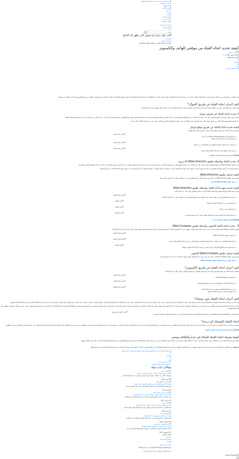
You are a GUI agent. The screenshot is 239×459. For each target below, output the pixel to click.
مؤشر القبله (145, 351)
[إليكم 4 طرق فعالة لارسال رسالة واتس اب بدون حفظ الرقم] (162, 392)
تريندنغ (169, 12)
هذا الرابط (205, 136)
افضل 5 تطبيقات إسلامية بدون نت (222, 220)
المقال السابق (165, 364)
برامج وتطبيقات (166, 21)
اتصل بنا (168, 441)
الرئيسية (168, 38)
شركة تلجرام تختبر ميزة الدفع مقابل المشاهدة (155, 1)
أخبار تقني (168, 10)
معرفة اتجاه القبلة (135, 351)
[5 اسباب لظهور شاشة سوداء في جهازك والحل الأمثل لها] (166, 403)
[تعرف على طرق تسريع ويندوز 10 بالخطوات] (165, 413)
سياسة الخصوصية (165, 439)
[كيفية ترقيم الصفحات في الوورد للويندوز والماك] (162, 424)
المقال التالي (156, 364)
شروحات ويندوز (166, 41)
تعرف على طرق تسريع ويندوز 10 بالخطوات (157, 416)
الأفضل (169, 15)
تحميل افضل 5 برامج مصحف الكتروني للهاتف (219, 330)
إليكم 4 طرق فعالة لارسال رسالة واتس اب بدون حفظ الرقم (152, 394)
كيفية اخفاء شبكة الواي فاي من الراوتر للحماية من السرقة (153, 384)
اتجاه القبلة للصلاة (165, 351)
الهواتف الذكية (167, 17)
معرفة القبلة (125, 351)
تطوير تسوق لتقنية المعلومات (156, 451)
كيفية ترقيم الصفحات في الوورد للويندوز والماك (156, 426)
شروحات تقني (166, 19)
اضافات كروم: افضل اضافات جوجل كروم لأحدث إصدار (154, 373)
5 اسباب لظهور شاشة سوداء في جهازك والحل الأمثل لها (153, 405)
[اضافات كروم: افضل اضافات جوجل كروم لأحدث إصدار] (166, 371)
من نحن (168, 437)
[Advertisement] (119, 83)
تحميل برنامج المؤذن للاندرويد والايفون (221, 155)
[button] (170, 30)
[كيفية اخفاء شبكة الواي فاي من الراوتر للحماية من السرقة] (163, 381)
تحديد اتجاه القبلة (154, 351)
